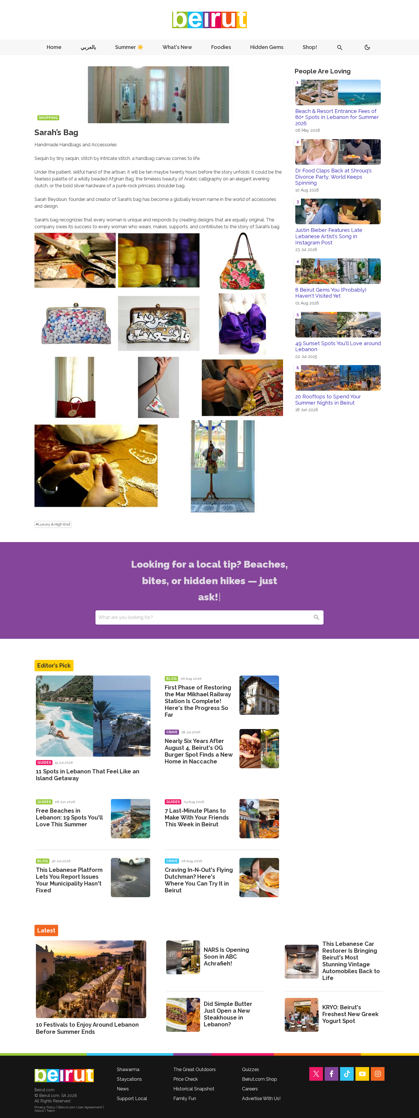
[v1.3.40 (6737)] (64, 1075)
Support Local (132, 1098)
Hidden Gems (267, 47)
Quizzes (250, 1069)
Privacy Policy (45, 1107)
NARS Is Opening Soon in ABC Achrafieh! (226, 956)
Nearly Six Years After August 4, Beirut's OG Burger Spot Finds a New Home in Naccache (199, 751)
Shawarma (128, 1069)
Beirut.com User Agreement (80, 1107)
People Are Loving (322, 71)
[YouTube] (362, 1074)
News (123, 1089)
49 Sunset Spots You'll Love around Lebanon (338, 346)
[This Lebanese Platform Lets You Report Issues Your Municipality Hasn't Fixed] (130, 877)
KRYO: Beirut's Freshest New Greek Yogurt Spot (350, 1014)
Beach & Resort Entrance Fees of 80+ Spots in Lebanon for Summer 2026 (337, 117)
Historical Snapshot (193, 1089)
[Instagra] (378, 1074)
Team (50, 1111)
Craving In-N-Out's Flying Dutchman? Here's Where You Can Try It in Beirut (199, 880)
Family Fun (184, 1098)
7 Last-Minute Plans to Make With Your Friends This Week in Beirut (197, 817)
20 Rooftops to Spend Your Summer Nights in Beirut (328, 400)
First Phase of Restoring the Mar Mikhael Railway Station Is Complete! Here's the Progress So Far (198, 701)
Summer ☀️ (129, 47)
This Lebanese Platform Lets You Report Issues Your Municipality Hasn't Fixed (69, 880)
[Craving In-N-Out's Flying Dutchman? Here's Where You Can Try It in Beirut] (259, 877)
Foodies (221, 47)
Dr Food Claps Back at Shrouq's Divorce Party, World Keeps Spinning (333, 177)
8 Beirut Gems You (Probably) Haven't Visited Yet (330, 293)
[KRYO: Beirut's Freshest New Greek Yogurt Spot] (302, 1015)
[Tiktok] (347, 1074)
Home (54, 47)
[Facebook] (331, 1074)
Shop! (310, 47)
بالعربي (88, 47)
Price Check (185, 1079)
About (39, 1111)
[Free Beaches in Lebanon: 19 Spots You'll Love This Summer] (130, 818)
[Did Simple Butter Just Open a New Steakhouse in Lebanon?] (183, 1015)
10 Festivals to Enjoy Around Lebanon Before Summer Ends (87, 1028)
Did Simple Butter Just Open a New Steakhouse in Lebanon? (228, 1014)
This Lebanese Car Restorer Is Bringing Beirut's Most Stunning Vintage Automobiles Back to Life (351, 960)
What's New (177, 47)
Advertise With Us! (261, 1098)
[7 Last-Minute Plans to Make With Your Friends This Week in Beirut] (259, 818)
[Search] (316, 617)
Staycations (129, 1079)
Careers (250, 1089)
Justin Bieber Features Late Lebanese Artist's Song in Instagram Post (328, 236)
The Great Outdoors (194, 1069)
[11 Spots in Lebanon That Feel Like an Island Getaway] (93, 716)
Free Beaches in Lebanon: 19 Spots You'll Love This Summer (69, 817)
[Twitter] (316, 1074)
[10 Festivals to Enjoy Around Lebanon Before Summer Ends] (91, 979)
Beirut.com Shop (259, 1079)
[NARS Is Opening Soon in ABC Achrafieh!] (183, 957)
